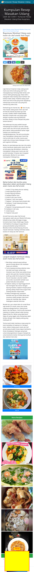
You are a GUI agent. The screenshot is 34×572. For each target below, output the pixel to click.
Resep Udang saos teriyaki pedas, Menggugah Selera (17, 497)
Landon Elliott (8, 58)
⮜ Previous (17, 386)
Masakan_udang (10, 29)
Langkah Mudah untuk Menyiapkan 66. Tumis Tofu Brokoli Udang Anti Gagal (16, 452)
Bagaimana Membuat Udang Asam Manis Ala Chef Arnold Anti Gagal (16, 30)
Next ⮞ (17, 410)
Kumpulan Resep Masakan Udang (17, 2)
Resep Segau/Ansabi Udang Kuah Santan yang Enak (17, 475)
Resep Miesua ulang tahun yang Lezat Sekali (17, 519)
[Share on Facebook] (9, 62)
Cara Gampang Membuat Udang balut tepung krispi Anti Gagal (17, 430)
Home (4, 29)
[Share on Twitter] (5, 62)
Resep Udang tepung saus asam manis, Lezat (17, 542)
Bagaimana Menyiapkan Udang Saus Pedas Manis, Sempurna (17, 374)
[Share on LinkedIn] (14, 62)
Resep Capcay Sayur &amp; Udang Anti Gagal (17, 398)
